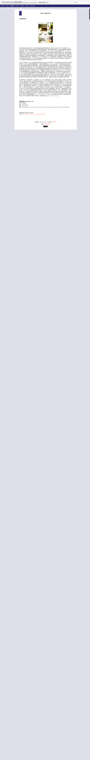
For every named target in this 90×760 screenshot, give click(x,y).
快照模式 (27, 5)
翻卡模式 (8, 5)
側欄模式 (22, 5)
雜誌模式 (12, 5)
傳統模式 (3, 5)
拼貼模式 (17, 5)
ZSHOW (54, 122)
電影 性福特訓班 (45, 13)
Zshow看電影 (47, 124)
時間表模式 (32, 5)
